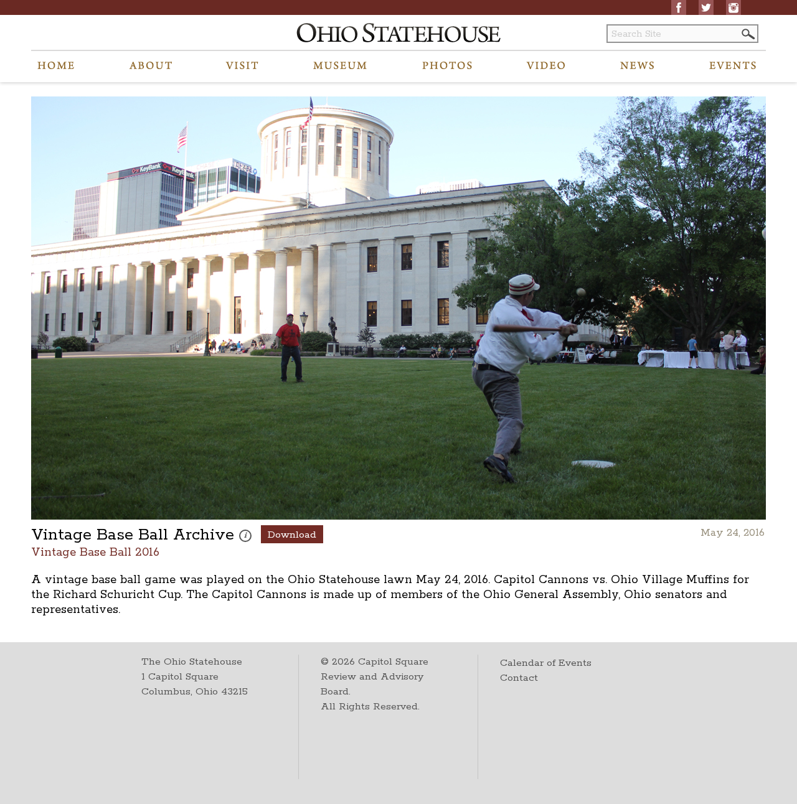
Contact (519, 678)
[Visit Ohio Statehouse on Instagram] (733, 7)
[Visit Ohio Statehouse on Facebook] (678, 7)
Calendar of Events (546, 663)
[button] (747, 34)
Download (292, 534)
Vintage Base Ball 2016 (95, 552)
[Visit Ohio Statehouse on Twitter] (706, 7)
